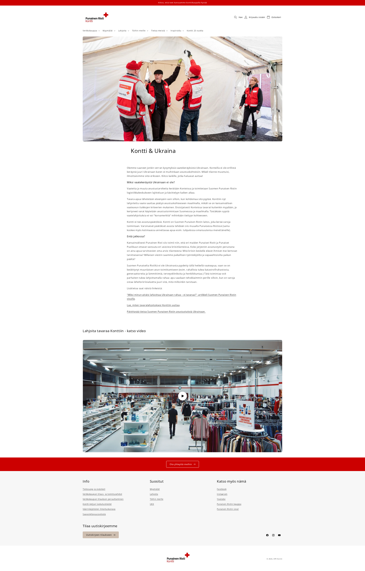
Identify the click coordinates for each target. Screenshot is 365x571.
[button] (91, 31)
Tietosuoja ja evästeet (94, 489)
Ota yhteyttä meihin (181, 464)
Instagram (222, 494)
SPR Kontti (277, 559)
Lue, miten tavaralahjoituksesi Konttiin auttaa (153, 305)
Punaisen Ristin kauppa (229, 504)
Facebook (221, 489)
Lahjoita (154, 494)
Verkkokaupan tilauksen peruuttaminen (103, 499)
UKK (152, 504)
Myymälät (155, 489)
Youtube (221, 499)
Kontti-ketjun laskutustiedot (97, 504)
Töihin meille (156, 499)
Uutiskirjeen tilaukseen (99, 534)
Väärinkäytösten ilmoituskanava (99, 509)
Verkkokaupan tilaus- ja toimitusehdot (102, 494)
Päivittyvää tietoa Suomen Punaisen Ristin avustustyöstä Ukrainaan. (166, 311)
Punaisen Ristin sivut (228, 509)
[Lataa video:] (182, 396)
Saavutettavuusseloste (94, 514)
